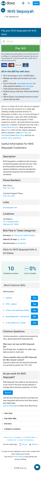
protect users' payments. (11, 138)
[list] (20, 191)
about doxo (20, 135)
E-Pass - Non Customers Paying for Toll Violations (18, 310)
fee (8, 130)
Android (35, 444)
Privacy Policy (30, 437)
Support (18, 437)
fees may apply (28, 86)
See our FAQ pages (10, 406)
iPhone (24, 444)
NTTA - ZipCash (11, 304)
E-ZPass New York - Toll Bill (15, 323)
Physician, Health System (24, 235)
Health (23, 239)
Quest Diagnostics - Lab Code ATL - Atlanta (18, 316)
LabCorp (9, 298)
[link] (20, 187)
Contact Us (11, 440)
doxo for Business (26, 440)
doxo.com (8, 437)
